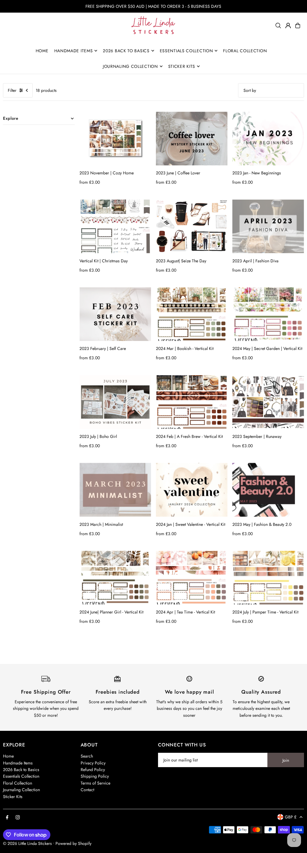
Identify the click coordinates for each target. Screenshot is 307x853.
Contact (87, 790)
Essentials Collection (21, 776)
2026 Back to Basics (21, 770)
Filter (12, 90)
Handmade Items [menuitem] (73, 51)
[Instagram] (18, 817)
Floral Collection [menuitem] (245, 51)
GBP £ (291, 817)
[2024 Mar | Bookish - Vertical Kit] (192, 314)
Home (8, 756)
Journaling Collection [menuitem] (130, 66)
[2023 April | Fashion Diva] (268, 226)
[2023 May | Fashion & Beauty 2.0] (268, 490)
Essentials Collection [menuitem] (186, 51)
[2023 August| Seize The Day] (192, 226)
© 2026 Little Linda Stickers (27, 843)
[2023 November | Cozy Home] (115, 138)
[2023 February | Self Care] (115, 314)
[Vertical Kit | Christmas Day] (115, 226)
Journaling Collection (21, 790)
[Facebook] (7, 817)
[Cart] (297, 25)
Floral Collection (17, 783)
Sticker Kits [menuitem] (181, 66)
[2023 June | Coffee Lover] (192, 138)
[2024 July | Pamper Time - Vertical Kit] (268, 577)
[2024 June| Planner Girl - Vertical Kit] (115, 577)
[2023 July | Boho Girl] (115, 402)
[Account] (288, 25)
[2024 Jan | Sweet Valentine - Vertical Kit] (192, 490)
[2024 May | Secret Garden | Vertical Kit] (268, 314)
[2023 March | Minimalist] (115, 490)
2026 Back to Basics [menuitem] (126, 51)
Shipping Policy (95, 776)
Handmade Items (18, 763)
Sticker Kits (12, 797)
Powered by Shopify (73, 843)
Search (87, 756)
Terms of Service (95, 783)
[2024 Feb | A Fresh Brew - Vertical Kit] (192, 402)
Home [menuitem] (42, 51)
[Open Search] (278, 25)
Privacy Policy (93, 763)
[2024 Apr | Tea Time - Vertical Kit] (192, 577)
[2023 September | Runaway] (268, 402)
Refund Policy (93, 770)
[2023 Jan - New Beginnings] (268, 138)
